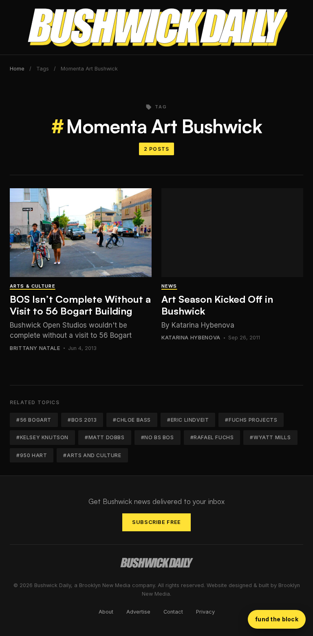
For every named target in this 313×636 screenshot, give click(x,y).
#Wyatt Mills (270, 437)
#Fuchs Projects (251, 420)
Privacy (205, 612)
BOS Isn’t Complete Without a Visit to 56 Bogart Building (80, 305)
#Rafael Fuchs (212, 437)
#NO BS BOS (157, 437)
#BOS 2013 (82, 420)
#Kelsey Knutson (42, 437)
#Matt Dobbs (105, 437)
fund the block (276, 619)
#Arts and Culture (92, 455)
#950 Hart (31, 455)
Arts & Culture (32, 286)
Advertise (138, 612)
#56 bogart (33, 420)
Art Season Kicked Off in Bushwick (217, 305)
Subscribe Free (156, 522)
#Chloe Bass (132, 420)
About (106, 612)
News (169, 286)
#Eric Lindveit (188, 420)
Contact (173, 612)
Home (17, 69)
